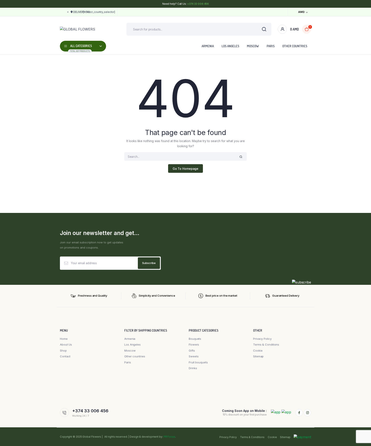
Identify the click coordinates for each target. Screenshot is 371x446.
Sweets (193, 356)
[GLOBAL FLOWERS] (87, 29)
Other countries (294, 46)
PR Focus (169, 436)
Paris (271, 46)
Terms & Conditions (266, 344)
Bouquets (195, 338)
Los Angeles (230, 46)
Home (64, 338)
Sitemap (258, 356)
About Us (66, 344)
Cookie (257, 350)
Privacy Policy (262, 338)
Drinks (193, 368)
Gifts (192, 350)
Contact (65, 356)
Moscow (253, 46)
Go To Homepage (186, 168)
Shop (63, 350)
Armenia (208, 46)
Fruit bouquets (198, 362)
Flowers (194, 344)
